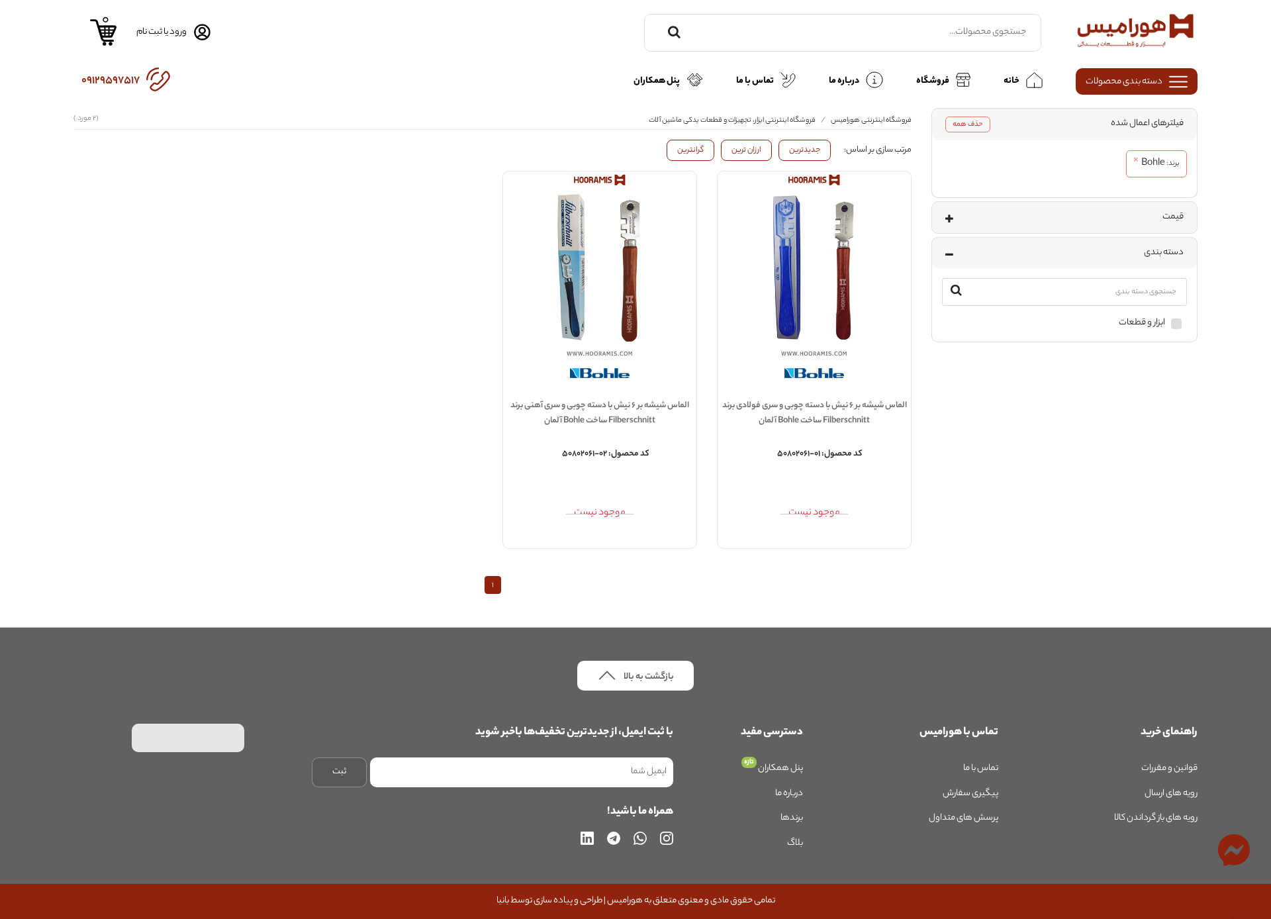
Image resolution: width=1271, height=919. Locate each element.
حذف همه (968, 124)
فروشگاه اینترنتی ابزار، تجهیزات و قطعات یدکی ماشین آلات (732, 120)
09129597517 (110, 81)
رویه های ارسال (1171, 793)
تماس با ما (980, 768)
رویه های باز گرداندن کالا (1156, 818)
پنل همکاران (780, 768)
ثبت (339, 771)
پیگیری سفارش (970, 793)
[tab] (1064, 124)
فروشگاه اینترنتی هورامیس (871, 120)
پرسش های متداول (963, 818)
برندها (791, 818)
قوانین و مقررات (1169, 768)
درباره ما (789, 793)
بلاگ (795, 843)
